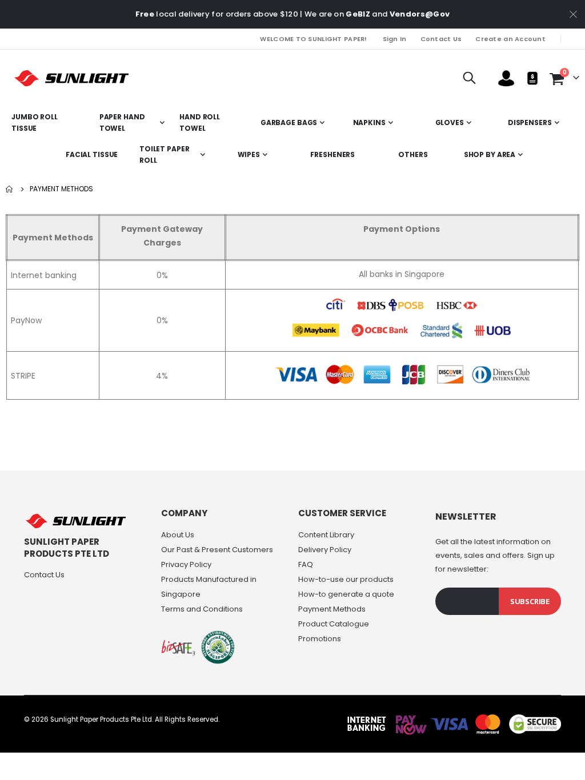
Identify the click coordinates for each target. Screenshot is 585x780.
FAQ (305, 564)
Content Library (326, 534)
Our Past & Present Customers (217, 549)
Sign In (395, 38)
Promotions (319, 638)
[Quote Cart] (532, 78)
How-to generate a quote (346, 594)
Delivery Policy (324, 549)
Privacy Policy (186, 564)
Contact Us (441, 38)
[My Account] (506, 78)
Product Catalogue (333, 623)
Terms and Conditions (202, 609)
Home (10, 189)
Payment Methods (332, 609)
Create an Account (510, 38)
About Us (177, 534)
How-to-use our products (346, 579)
